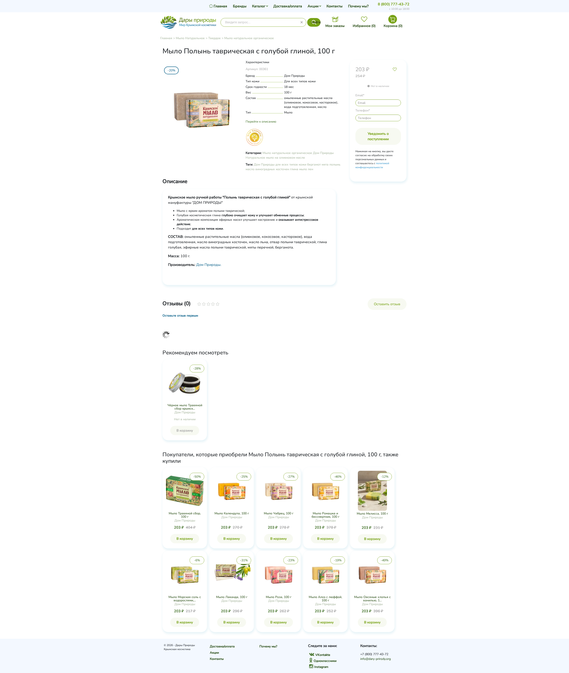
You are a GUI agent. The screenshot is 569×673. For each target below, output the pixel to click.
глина (294, 169)
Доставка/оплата (287, 6)
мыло (303, 169)
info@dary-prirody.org (375, 659)
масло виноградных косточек (267, 169)
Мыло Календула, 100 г (231, 513)
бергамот (314, 164)
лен (310, 169)
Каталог (258, 6)
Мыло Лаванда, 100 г (231, 597)
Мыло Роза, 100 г (278, 597)
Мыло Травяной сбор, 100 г (185, 515)
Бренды (239, 6)
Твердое (214, 38)
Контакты (335, 6)
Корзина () (393, 26)
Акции (313, 6)
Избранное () (364, 26)
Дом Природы (323, 153)
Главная (166, 38)
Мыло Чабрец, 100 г (278, 513)
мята (325, 164)
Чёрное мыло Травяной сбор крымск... (184, 407)
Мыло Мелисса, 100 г (372, 513)
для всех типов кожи (290, 164)
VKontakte (322, 655)
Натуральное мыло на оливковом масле (275, 158)
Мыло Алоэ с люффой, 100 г (325, 598)
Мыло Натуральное (190, 38)
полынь (335, 164)
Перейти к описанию (261, 121)
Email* (359, 95)
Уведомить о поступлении (378, 136)
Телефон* (362, 110)
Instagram (321, 667)
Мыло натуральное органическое (249, 38)
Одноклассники (325, 661)
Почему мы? (358, 6)
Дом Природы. (208, 264)
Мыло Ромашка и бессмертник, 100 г (325, 515)
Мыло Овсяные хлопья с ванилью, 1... (372, 598)
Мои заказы (335, 26)
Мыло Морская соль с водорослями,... (184, 598)
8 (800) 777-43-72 (393, 4)
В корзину (184, 430)
